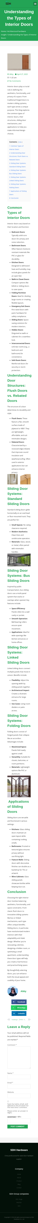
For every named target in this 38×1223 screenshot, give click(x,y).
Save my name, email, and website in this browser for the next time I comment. (18, 1105)
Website (10, 1092)
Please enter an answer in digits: (17, 1111)
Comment (12, 1045)
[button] (35, 3)
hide (20, 142)
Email (10, 1083)
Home (3, 31)
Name (10, 1073)
